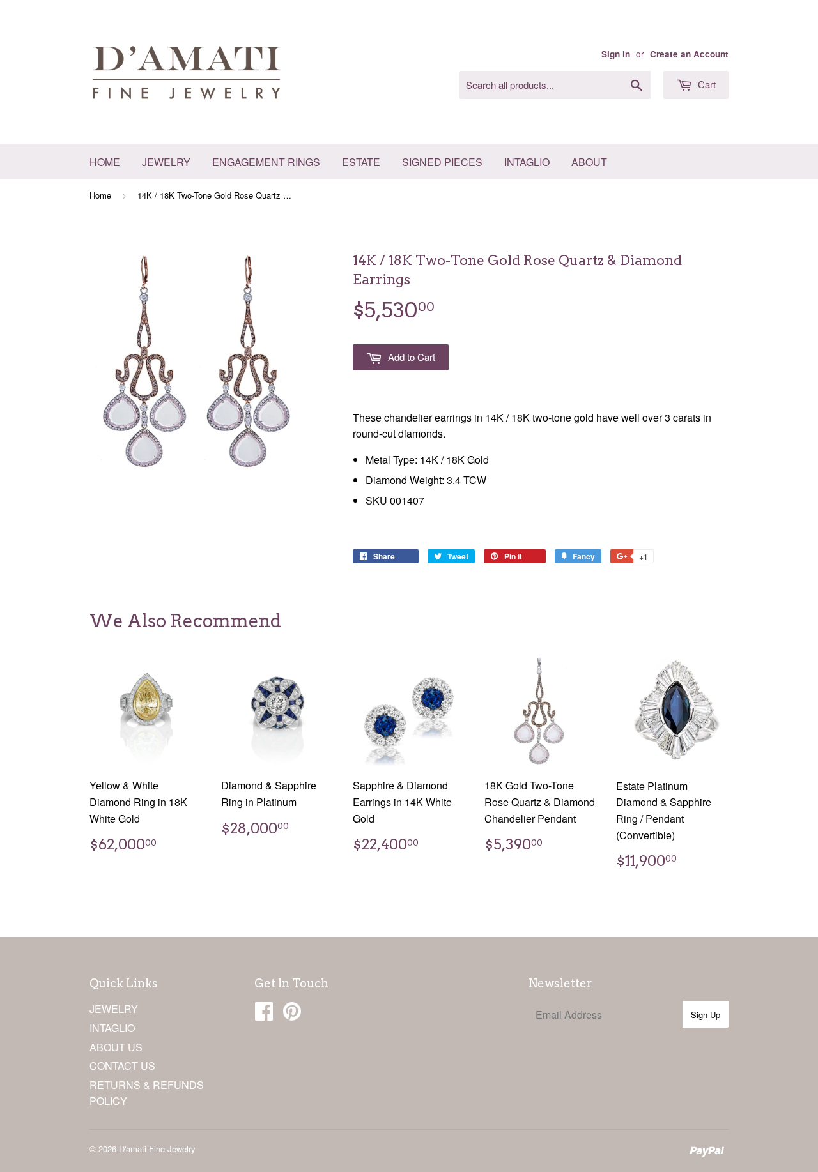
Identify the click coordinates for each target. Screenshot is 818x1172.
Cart (705, 84)
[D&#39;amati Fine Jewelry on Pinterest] (292, 1014)
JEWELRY (113, 1008)
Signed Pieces (442, 162)
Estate (361, 162)
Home (104, 162)
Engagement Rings (266, 162)
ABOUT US (116, 1047)
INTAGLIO (112, 1028)
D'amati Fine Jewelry (157, 1149)
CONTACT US (122, 1065)
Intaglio (527, 162)
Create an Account (689, 54)
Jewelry (166, 162)
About (589, 162)
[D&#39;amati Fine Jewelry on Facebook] (264, 1014)
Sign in (615, 54)
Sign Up (705, 1014)
